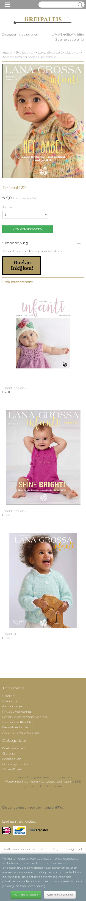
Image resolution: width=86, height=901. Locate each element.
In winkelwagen (28, 229)
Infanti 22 (47, 57)
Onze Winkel (12, 769)
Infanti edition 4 (14, 510)
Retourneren (12, 706)
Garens (8, 753)
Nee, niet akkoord (60, 894)
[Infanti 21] (43, 580)
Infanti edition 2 (14, 387)
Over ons (10, 701)
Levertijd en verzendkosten (24, 716)
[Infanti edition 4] (43, 457)
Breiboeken (25, 52)
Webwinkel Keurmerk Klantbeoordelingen (38, 781)
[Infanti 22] (43, 121)
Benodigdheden (15, 763)
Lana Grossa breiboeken (58, 52)
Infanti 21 (9, 633)
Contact (9, 695)
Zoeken (79, 4)
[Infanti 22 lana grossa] (21, 265)
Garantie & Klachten (18, 722)
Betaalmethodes (16, 727)
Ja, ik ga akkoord (26, 894)
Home (7, 52)
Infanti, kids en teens (19, 57)
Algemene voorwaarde (20, 732)
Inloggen (9, 34)
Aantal (7, 207)
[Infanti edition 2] (43, 334)
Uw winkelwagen (67, 34)
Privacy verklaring (16, 711)
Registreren (28, 34)
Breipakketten (13, 748)
